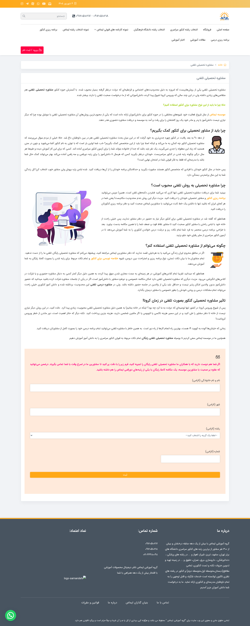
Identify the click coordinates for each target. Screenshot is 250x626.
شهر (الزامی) (213, 404)
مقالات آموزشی (197, 40)
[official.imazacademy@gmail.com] (49, 4)
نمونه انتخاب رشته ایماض (76, 30)
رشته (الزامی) (213, 429)
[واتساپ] (38, 4)
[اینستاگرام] (22, 4)
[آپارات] (32, 3)
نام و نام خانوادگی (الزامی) (206, 380)
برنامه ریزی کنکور (48, 30)
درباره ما (112, 602)
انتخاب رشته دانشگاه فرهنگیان (149, 30)
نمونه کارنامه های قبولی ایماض (112, 30)
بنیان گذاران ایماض (137, 602)
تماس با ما (163, 602)
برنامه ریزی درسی (220, 40)
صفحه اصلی (223, 30)
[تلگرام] (27, 4)
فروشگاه (207, 30)
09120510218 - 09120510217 (92, 16)
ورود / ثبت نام (30, 50)
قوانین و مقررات (90, 602)
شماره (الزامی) (212, 451)
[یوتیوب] (44, 4)
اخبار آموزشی (178, 40)
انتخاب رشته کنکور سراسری (184, 30)
